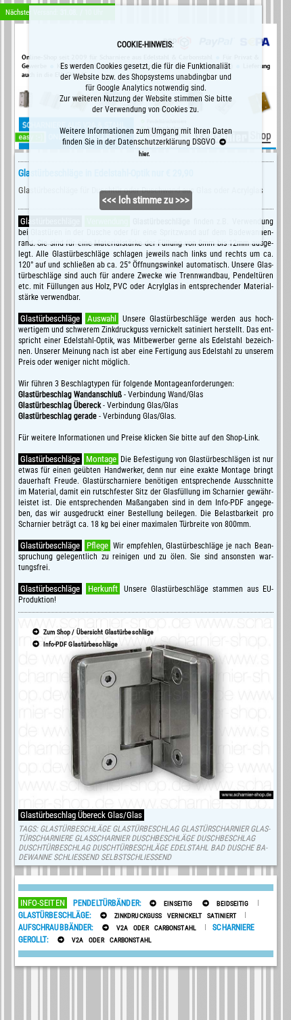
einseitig (175, 903)
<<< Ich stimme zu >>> (145, 200)
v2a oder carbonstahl (153, 928)
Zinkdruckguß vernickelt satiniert (173, 915)
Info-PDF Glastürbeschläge (79, 644)
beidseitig (229, 903)
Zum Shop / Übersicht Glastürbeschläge (97, 632)
